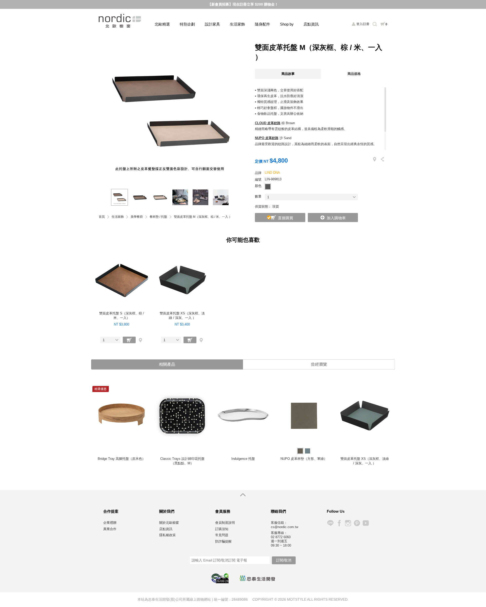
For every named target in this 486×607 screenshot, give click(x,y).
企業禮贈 (109, 523)
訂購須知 (221, 529)
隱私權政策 (167, 535)
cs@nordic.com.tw (284, 527)
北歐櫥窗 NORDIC (120, 21)
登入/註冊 (362, 24)
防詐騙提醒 (223, 541)
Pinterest (356, 523)
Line (330, 523)
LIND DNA (272, 173)
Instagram (348, 523)
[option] (169, 111)
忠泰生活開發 (257, 578)
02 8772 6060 (281, 537)
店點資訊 (311, 24)
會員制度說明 (225, 523)
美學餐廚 (137, 217)
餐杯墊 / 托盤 (158, 217)
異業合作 (109, 529)
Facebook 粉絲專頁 (339, 523)
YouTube (365, 523)
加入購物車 (336, 218)
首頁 (102, 217)
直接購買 (285, 218)
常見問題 (221, 535)
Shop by (287, 24)
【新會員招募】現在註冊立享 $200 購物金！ (243, 4)
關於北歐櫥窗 (169, 523)
